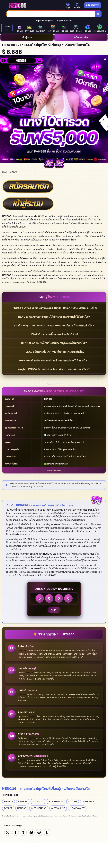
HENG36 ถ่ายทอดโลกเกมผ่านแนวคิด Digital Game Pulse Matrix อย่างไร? (54, 308)
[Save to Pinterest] (31, 832)
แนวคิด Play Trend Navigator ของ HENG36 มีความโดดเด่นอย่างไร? (54, 325)
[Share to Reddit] (39, 832)
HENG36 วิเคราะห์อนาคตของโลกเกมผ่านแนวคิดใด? (54, 351)
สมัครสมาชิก (81, 37)
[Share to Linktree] (23, 832)
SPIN (54, 610)
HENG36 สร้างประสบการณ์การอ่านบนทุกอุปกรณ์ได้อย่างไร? (54, 360)
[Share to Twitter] (7, 832)
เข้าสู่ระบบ (27, 37)
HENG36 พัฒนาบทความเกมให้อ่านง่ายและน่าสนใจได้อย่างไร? (54, 316)
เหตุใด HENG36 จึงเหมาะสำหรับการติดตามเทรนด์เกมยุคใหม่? (54, 369)
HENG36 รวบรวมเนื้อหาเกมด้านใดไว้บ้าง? (54, 334)
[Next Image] (106, 109)
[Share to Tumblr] (47, 832)
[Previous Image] (2, 109)
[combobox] (51, 14)
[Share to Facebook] (15, 832)
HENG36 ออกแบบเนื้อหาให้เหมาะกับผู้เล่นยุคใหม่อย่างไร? (54, 343)
